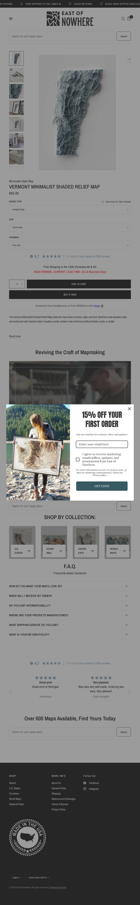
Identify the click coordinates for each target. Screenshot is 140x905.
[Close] (129, 408)
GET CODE (101, 486)
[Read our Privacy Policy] (126, 470)
